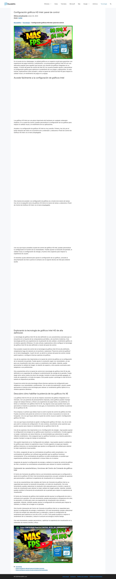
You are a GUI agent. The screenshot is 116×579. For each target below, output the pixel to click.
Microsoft (72, 4)
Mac (79, 4)
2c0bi (20, 18)
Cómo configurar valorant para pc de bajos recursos (30, 568)
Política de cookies (82, 576)
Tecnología (104, 4)
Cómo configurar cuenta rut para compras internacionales (32, 570)
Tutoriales (63, 4)
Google (85, 4)
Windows (46, 4)
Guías (56, 4)
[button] (111, 4)
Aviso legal (65, 576)
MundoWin (17, 22)
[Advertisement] (43, 92)
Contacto (73, 576)
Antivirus (95, 4)
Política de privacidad (96, 576)
